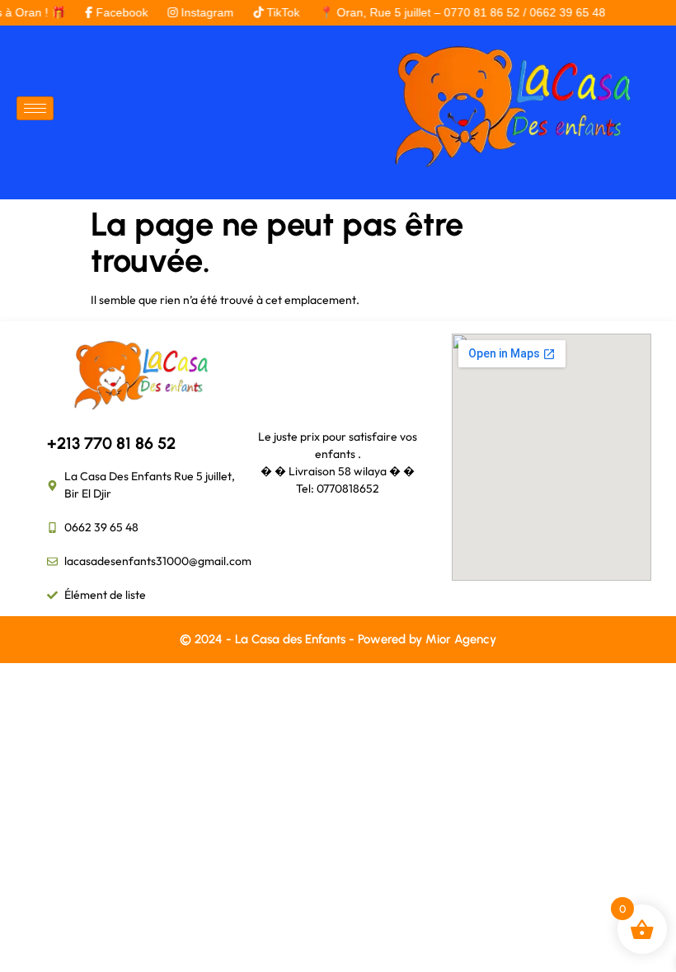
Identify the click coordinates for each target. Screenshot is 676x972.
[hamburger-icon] (35, 108)
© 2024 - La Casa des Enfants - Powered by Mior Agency (338, 639)
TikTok (270, 12)
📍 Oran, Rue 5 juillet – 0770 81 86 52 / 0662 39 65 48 (450, 12)
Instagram (194, 12)
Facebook (109, 12)
